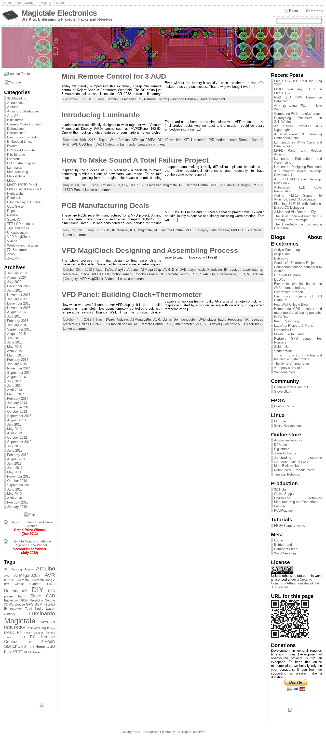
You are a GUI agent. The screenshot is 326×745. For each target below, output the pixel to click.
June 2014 (14, 386)
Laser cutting (252, 269)
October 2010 (17, 481)
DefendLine (15, 129)
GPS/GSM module (21, 150)
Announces (15, 103)
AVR (50, 575)
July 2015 (14, 338)
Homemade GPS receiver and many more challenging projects (298, 310)
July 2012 (14, 446)
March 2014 (15, 394)
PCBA (19, 627)
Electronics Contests (22, 137)
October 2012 (17, 437)
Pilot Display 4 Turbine (23, 202)
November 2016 (18, 308)
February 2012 (17, 455)
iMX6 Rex (281, 317)
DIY (38, 590)
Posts (293, 11)
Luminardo (14, 167)
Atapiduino (282, 254)
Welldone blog (284, 372)
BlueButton (15, 120)
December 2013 (18, 407)
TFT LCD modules (20, 224)
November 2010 (18, 476)
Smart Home (34, 646)
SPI (74, 144)
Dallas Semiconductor (179, 319)
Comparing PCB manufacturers (297, 114)
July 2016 (14, 316)
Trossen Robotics (287, 474)
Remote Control (155, 99)
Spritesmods (283, 351)
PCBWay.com (284, 510)
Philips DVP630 (91, 274)
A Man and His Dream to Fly (295, 212)
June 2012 (14, 450)
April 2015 (14, 351)
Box (6, 583)
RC (33, 637)
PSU (22, 637)
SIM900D (48, 642)
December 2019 (18, 286)
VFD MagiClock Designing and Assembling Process (150, 250)
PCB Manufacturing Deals (105, 205)
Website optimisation (22, 245)
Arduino (12, 107)
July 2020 (14, 282)
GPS (29, 604)
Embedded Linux (19, 142)
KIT (186, 140)
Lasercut (13, 159)
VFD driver (32, 652)
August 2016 (16, 312)
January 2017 (17, 299)
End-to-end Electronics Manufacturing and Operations (298, 500)
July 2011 (14, 463)
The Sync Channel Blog (291, 363)
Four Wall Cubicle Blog (291, 304)
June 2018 (14, 290)
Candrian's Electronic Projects (296, 263)
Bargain (112, 99)
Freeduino (36, 600)
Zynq (11, 254)
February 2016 (17, 321)
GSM (38, 604)
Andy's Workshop (287, 250)
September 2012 (19, 442)
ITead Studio (33, 608)
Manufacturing (17, 172)
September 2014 (19, 373)
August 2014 (16, 377)
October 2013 (17, 411)
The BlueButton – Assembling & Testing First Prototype (298, 218)
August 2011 (16, 459)
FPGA (24, 600)
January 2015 (17, 364)
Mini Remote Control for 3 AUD (114, 76)
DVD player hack (192, 269)
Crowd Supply (284, 494)
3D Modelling (16, 98)
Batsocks (281, 258)
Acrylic (29, 569)
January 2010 (17, 507)
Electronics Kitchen (288, 292)
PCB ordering (36, 628)
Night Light (15, 193)
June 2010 (14, 489)
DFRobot (280, 445)
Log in (278, 540)
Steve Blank (283, 391)
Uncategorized (17, 232)
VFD (18, 651)
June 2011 (14, 468)
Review (12, 215)
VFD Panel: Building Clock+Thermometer (132, 294)
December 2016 (18, 303)
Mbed (11, 180)
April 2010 (14, 498)
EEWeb (279, 279)
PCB (8, 627)
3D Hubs (280, 489)
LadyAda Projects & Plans (293, 325)
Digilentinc (281, 449)
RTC (29, 641)
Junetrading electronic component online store (298, 459)
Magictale (19, 621)
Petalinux (14, 198)
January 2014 (17, 403)
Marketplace (16, 176)
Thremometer (226, 274)
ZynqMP (13, 258)
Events (12, 146)
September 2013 (19, 416)
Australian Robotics (288, 440)
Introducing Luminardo (101, 115)
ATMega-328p (27, 575)
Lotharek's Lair (284, 330)
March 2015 (15, 355)
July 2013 (14, 424)
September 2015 (19, 329)
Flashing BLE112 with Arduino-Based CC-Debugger (298, 205)
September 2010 (19, 485)
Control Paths (284, 406)
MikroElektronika (286, 466)
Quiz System (16, 206)
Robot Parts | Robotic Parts (294, 470)
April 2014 (14, 390)
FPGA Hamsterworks (289, 525)
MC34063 (48, 622)
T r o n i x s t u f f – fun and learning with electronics (298, 357)
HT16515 (49, 604)
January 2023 (17, 273)
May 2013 (14, 429)
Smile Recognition (287, 425)
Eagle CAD (42, 596)
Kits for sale (16, 154)
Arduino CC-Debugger (23, 111)
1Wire (112, 140)
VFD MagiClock (18, 237)
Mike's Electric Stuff (289, 334)
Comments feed (285, 549)
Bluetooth (22, 580)
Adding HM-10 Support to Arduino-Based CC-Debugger (298, 197)
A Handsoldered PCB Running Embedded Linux (298, 136)
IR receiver (13, 608)
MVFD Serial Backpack (24, 189)
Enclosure (11, 600)
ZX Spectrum (17, 250)
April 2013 (14, 433)
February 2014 (17, 398)
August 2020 (16, 277)
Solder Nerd (282, 347)
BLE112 (8, 580)
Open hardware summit (291, 387)
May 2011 (14, 472)
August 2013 (16, 420)
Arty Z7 (12, 116)
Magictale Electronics (59, 13)
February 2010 (17, 502)
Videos (12, 241)
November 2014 (18, 368)
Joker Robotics (285, 453)
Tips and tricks (18, 228)
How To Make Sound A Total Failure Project (135, 160)
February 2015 (17, 360)
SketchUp (13, 646)
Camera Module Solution (25, 124)
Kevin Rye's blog (286, 321)
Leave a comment (212, 99)
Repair (12, 211)
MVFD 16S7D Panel (22, 185)
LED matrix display (21, 163)
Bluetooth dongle (43, 580)
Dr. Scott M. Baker (288, 275)
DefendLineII (16, 133)
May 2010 (14, 494)
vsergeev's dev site (288, 368)
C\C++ (51, 583)
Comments (314, 11)
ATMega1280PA (143, 140)
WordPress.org (285, 553)
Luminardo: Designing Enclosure (298, 167)
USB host (86, 144)
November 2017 (18, 295)
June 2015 (14, 342)
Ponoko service (145, 274)
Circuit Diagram (28, 584)
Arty (6, 575)
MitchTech (281, 421)
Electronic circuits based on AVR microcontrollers (298, 286)
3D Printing (13, 569)
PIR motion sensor (30, 632)
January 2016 (17, 325)
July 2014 (14, 381)
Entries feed (283, 545)
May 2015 (14, 347)
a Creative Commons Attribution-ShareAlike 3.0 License (295, 583)
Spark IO (13, 219)
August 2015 (16, 334)
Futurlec (280, 506)
